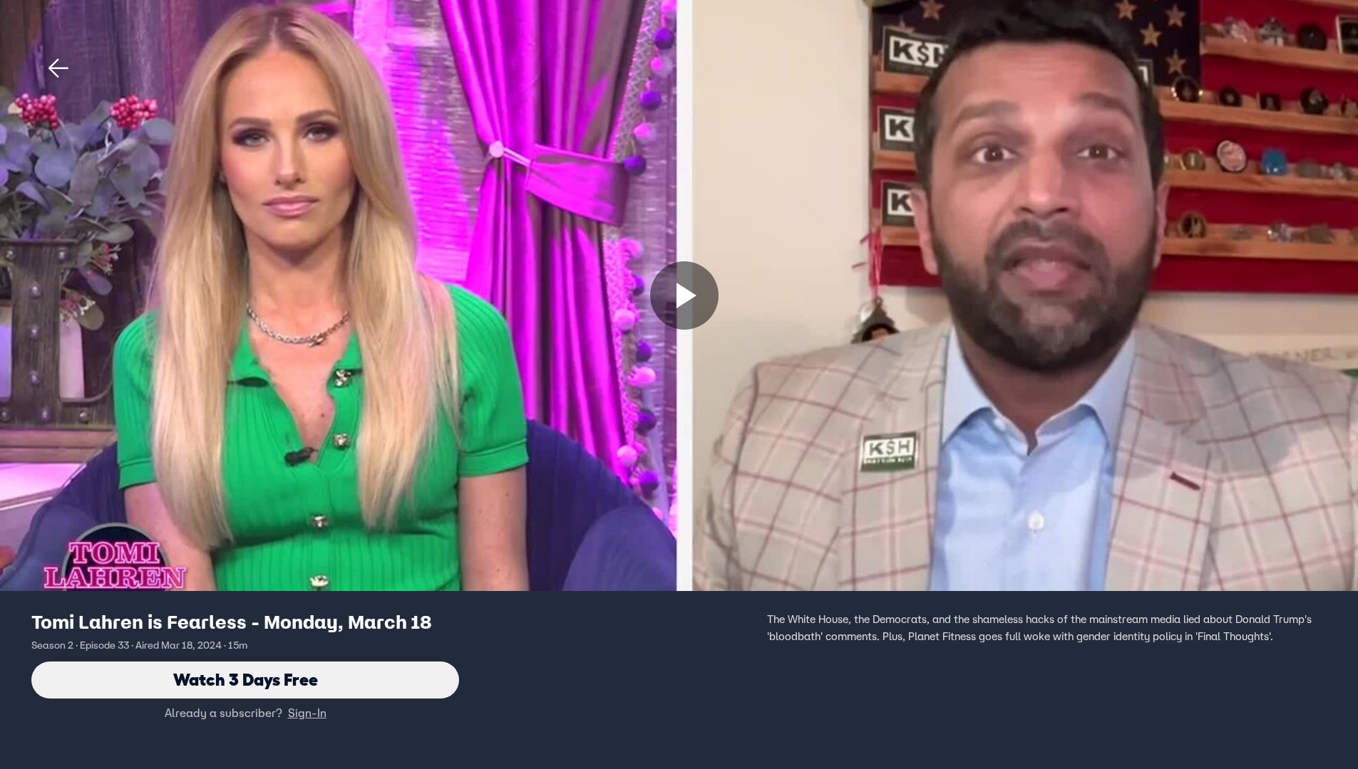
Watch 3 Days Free (245, 679)
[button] (58, 68)
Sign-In (307, 713)
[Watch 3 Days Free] (684, 295)
